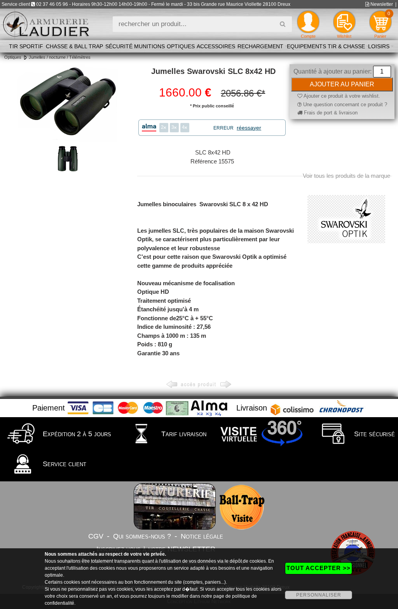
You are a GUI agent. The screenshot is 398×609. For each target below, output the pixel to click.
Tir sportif (26, 46)
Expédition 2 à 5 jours (76, 434)
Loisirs (378, 46)
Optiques (181, 46)
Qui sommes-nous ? (142, 536)
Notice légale (202, 536)
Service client (63, 464)
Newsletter (381, 4)
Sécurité (119, 46)
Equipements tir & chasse (326, 46)
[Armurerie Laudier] (45, 23)
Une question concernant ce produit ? (344, 104)
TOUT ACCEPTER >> (318, 568)
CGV (95, 536)
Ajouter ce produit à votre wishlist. (341, 96)
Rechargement (260, 46)
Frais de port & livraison (330, 113)
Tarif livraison (182, 434)
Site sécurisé (373, 434)
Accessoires (216, 46)
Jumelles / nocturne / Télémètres (60, 57)
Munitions (149, 46)
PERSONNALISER (318, 595)
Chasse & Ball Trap (74, 46)
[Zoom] (67, 103)
